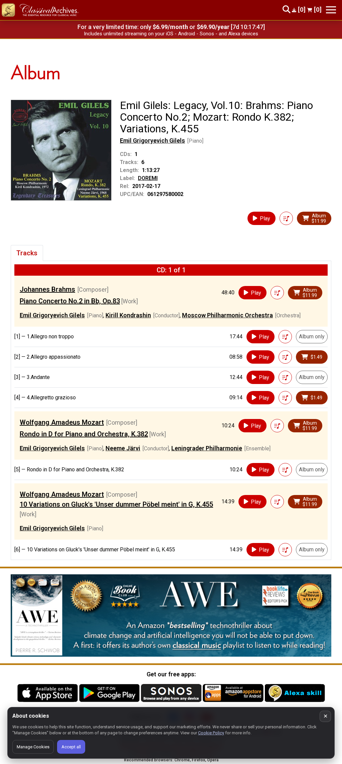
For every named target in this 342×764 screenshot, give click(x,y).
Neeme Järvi (123, 448)
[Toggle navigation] (331, 10)
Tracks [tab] (26, 253)
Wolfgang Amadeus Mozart (62, 422)
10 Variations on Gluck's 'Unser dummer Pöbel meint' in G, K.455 (116, 504)
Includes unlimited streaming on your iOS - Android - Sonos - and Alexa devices (171, 34)
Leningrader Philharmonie (206, 448)
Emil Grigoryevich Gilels (152, 140)
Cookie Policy (211, 732)
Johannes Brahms (47, 289)
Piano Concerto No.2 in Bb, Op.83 (70, 301)
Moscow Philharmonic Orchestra (227, 315)
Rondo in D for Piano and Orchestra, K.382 (84, 434)
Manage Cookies (33, 746)
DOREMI (148, 178)
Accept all (71, 746)
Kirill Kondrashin (128, 315)
